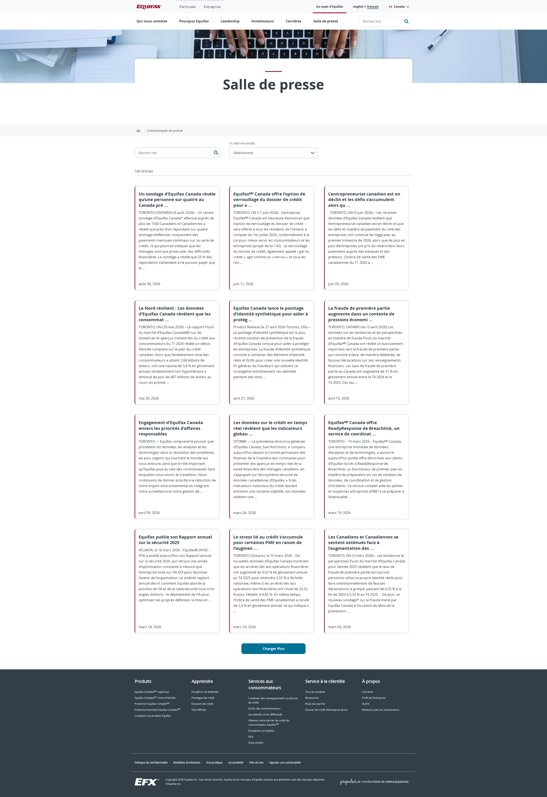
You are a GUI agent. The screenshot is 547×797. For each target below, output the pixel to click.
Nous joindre (255, 742)
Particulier (187, 6)
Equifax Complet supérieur (152, 692)
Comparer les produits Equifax (153, 716)
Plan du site (256, 762)
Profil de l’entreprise (374, 698)
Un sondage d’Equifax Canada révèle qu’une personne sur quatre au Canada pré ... (177, 199)
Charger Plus (273, 648)
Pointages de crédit (202, 698)
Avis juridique (214, 762)
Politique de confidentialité (151, 762)
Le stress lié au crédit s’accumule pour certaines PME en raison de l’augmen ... (268, 542)
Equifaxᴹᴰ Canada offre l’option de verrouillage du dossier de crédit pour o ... (269, 199)
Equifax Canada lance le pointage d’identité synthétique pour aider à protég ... (270, 313)
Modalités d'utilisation (186, 762)
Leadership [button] (230, 21)
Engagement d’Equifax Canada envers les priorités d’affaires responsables (171, 428)
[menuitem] (187, 6)
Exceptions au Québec (261, 731)
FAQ (250, 737)
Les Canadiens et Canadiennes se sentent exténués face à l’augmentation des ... (363, 542)
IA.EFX (365, 704)
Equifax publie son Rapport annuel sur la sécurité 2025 (175, 540)
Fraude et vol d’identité (204, 692)
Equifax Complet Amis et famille (155, 698)
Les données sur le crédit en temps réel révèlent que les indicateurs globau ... (270, 428)
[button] (398, 6)
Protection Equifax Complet (152, 704)
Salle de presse (325, 21)
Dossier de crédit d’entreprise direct (326, 710)
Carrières (293, 21)
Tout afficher (198, 710)
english (358, 6)
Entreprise (212, 6)
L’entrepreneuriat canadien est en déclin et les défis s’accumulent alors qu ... (364, 199)
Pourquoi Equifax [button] (194, 21)
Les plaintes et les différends (265, 714)
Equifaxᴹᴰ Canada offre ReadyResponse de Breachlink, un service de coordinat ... (364, 428)
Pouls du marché (315, 704)
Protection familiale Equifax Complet (158, 710)
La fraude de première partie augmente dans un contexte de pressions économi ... (361, 313)
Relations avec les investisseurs (380, 710)
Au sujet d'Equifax (329, 6)
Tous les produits (315, 692)
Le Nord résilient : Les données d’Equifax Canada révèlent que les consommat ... (175, 313)
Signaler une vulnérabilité (285, 762)
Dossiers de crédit (202, 704)
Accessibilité (235, 762)
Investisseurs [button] (262, 21)
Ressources (312, 698)
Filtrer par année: (242, 143)
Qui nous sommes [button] (152, 21)
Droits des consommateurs (264, 708)
